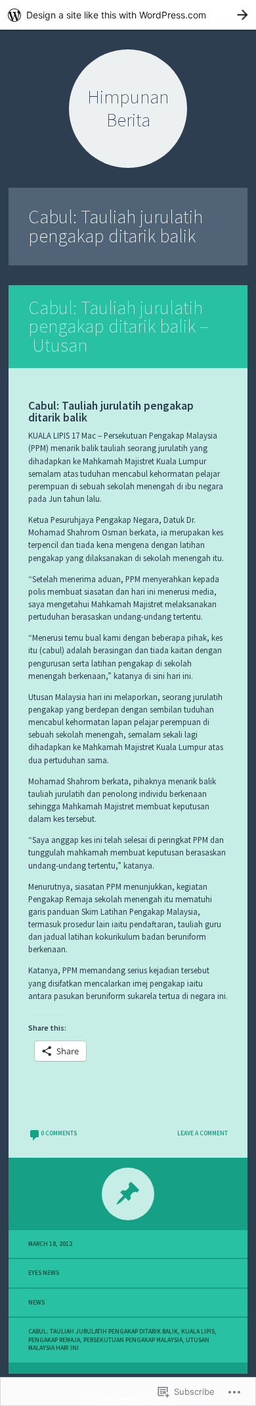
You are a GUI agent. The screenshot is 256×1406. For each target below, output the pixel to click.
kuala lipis (198, 1332)
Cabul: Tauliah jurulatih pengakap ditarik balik (103, 1332)
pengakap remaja (54, 1340)
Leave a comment (202, 1133)
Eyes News (43, 1273)
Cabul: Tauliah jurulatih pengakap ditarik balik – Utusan (118, 327)
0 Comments (59, 1133)
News (36, 1303)
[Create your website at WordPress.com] (128, 15)
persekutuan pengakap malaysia (132, 1340)
